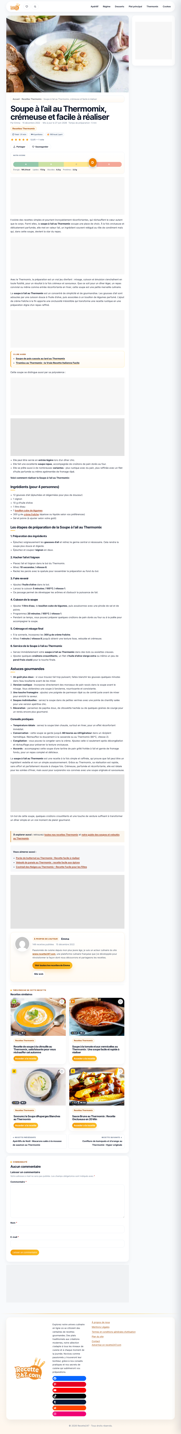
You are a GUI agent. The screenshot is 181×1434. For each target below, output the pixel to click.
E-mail (14, 1237)
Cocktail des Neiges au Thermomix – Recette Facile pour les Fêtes (51, 867)
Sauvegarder (41, 146)
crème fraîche (31, 514)
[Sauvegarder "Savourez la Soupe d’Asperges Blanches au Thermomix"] (61, 1071)
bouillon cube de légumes (28, 510)
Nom (13, 1222)
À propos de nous (101, 1322)
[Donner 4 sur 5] (23, 139)
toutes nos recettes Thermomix (61, 834)
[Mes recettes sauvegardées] (26, 6)
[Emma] (22, 943)
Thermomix (152, 6)
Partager (20, 146)
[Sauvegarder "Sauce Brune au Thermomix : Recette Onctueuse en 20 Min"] (120, 1071)
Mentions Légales (100, 1327)
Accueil (16, 99)
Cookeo (167, 6)
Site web (38, 974)
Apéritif (94, 6)
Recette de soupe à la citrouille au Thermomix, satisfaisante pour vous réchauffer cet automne (35, 1049)
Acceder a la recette (25, 1058)
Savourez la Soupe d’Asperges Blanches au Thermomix (37, 1118)
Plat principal (135, 6)
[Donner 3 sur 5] (19, 139)
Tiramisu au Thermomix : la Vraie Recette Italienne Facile (47, 363)
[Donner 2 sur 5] (16, 139)
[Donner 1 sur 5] (12, 139)
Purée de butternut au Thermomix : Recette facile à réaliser (48, 858)
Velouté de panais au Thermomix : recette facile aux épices (48, 862)
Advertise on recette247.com (106, 1344)
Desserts (119, 6)
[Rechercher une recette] (35, 6)
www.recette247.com (43, 954)
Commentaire (18, 1181)
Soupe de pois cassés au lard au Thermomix (40, 358)
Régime (106, 6)
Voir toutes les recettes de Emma (52, 965)
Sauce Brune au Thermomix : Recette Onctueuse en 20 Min (93, 1118)
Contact (96, 1341)
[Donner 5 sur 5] (27, 139)
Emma (65, 938)
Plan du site (98, 1336)
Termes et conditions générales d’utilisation (114, 1331)
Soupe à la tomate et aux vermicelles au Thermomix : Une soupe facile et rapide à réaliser (95, 1049)
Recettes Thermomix (32, 99)
